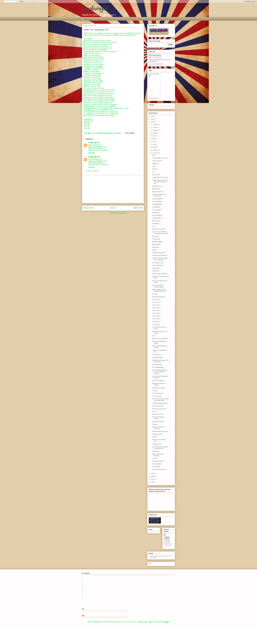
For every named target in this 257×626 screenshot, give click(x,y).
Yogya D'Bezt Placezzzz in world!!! (159, 332)
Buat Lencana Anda (153, 98)
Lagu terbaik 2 (156, 268)
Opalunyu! (95, 9)
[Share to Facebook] (132, 133)
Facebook (155, 294)
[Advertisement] (113, 189)
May (154, 141)
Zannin (154, 411)
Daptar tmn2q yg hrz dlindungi (158, 455)
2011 (152, 119)
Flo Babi (154, 437)
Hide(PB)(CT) (156, 212)
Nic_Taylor (149, 622)
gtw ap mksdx (156, 174)
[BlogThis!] (128, 133)
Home (113, 208)
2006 (152, 482)
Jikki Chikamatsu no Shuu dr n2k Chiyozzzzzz (160, 447)
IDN (153, 336)
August (155, 133)
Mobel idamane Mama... (159, 388)
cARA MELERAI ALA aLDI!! (160, 158)
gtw (153, 172)
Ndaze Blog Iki (156, 467)
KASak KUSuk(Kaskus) (158, 297)
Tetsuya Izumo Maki (154, 73)
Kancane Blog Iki (157, 464)
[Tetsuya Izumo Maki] (155, 97)
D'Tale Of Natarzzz (157, 393)
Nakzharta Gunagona (158, 461)
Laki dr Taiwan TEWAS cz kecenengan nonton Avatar (160, 232)
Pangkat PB (155, 164)
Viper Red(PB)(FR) (157, 199)
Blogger (166, 622)
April (154, 144)
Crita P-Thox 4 (156, 313)
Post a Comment (92, 171)
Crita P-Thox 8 (156, 302)
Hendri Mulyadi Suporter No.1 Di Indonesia (160, 361)
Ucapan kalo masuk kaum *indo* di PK (159, 195)
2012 (152, 116)
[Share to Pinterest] (134, 133)
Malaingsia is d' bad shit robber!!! (158, 384)
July (154, 136)
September (156, 130)
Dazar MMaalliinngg (158, 367)
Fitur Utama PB (156, 396)
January (155, 153)
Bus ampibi (155, 236)
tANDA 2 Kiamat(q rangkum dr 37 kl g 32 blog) (160, 259)
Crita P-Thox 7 (156, 305)
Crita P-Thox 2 (156, 321)
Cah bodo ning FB (157, 434)
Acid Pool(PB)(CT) (157, 215)
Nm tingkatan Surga (157, 263)
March (155, 147)
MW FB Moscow (157, 186)
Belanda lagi (155, 247)
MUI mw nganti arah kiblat (159, 274)
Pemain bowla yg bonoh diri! (160, 338)
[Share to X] (130, 133)
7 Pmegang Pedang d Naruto (160, 403)
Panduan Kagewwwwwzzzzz (160, 431)
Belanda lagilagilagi (157, 242)
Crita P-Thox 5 (156, 308)
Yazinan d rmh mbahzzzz (159, 469)
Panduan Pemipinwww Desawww (158, 428)
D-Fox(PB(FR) (156, 207)
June (154, 139)
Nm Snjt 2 (155, 390)
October (155, 127)
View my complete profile (156, 64)
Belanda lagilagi (156, 244)
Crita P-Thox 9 (156, 299)
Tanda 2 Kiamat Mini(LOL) (159, 255)
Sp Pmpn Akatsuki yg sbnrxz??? (158, 418)
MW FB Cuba (156, 189)
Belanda (154, 250)
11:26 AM (91, 153)
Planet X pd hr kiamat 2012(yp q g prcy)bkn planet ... (160, 399)
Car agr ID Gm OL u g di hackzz (159, 328)
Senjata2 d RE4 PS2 (157, 265)
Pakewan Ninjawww (158, 406)
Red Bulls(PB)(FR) (157, 204)
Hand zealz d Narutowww (159, 409)
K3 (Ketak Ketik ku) (167, 538)
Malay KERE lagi (157, 365)
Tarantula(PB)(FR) (157, 202)
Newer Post (88, 208)
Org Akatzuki (156, 451)
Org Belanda (155, 223)
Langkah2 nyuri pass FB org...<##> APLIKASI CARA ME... (160, 181)
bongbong (92, 143)
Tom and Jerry (156, 239)
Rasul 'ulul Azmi (156, 355)
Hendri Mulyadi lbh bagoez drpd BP (159, 346)
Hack (153, 155)
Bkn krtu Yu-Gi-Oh (157, 414)
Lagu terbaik (155, 271)
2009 (152, 473)
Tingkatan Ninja (156, 444)
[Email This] (126, 133)
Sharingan (155, 424)
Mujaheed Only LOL (158, 192)
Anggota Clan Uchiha (158, 421)
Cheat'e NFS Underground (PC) (159, 351)
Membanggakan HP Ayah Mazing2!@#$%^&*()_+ (159, 290)
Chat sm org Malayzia (158, 381)
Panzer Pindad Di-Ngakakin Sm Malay (160, 377)
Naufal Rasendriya (156, 55)
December (156, 124)
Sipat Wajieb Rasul (157, 357)
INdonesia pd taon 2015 (158, 229)
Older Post (137, 208)
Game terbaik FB (157, 161)
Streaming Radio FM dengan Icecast (168, 542)
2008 (152, 476)
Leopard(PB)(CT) (157, 218)
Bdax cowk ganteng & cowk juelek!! (159, 281)
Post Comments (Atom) (118, 213)
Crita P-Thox (155, 324)
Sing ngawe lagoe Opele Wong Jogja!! (160, 277)
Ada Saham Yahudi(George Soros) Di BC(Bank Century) (159, 371)
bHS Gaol (155, 169)
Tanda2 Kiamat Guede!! (158, 253)
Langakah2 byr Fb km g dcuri (160, 177)
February (155, 150)
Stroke (154, 166)
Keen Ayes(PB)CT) (157, 210)
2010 (152, 122)
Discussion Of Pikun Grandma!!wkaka (158, 286)
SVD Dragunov (156, 221)
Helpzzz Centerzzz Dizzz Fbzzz (159, 440)
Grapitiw (154, 458)
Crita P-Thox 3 (156, 319)
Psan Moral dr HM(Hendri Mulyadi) (159, 342)
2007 (152, 479)
